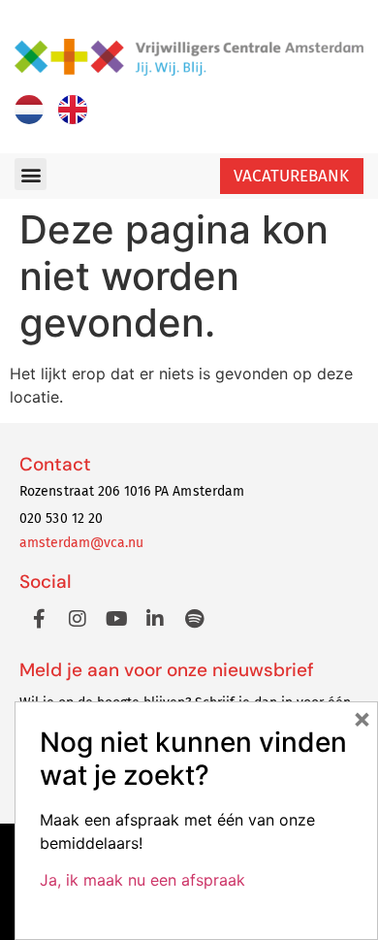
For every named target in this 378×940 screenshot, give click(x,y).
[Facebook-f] (38, 619)
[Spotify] (193, 619)
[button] (31, 174)
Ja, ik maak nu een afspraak (142, 880)
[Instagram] (77, 619)
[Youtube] (116, 619)
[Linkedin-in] (155, 619)
